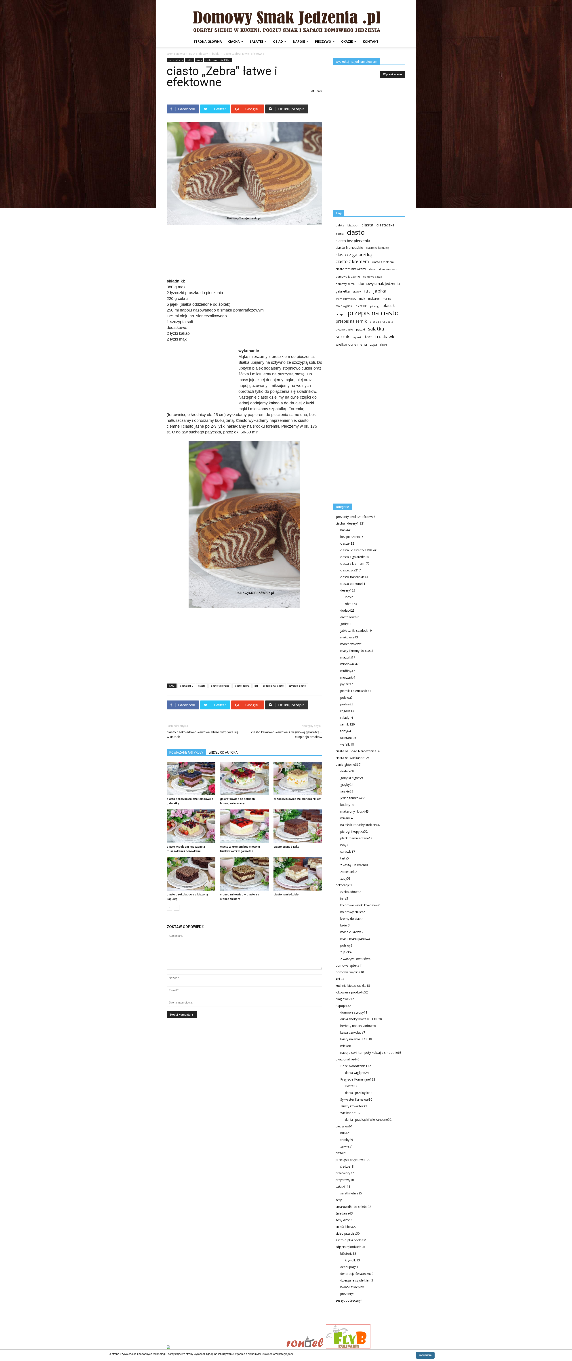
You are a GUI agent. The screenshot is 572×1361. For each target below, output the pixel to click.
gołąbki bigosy (351, 778)
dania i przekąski (358, 1093)
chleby (346, 1139)
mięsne (347, 818)
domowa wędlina (350, 972)
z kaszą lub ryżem (354, 865)
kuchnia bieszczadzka (353, 985)
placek (388, 305)
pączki (360, 329)
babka (340, 225)
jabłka (380, 291)
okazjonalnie (347, 1059)
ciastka (340, 233)
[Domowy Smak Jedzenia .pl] (286, 18)
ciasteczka (385, 225)
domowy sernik (345, 284)
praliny (346, 704)
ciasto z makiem (383, 262)
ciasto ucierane (219, 685)
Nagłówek (345, 999)
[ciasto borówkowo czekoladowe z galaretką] (191, 778)
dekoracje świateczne (356, 1273)
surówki (347, 851)
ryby (344, 845)
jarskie (346, 791)
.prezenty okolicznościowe (355, 516)
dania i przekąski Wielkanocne (368, 1119)
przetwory (345, 1173)
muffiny (347, 671)
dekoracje (344, 885)
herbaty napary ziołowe (358, 1026)
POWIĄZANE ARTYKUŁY (186, 752)
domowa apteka (349, 965)
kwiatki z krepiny (353, 1287)
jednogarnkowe (353, 798)
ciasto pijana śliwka (286, 846)
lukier (345, 925)
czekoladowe (350, 892)
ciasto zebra (242, 685)
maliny (387, 298)
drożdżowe (350, 617)
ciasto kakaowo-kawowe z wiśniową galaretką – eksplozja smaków (286, 734)
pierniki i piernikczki (355, 691)
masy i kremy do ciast (357, 650)
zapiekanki (349, 872)
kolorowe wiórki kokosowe (360, 905)
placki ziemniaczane (356, 838)
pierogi (374, 306)
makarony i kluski (354, 811)
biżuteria (348, 1253)
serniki (347, 724)
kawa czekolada (352, 1032)
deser (372, 269)
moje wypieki (344, 306)
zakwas (346, 1146)
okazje (347, 41)
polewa (346, 697)
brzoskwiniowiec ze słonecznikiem (297, 799)
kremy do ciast (351, 918)
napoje (299, 41)
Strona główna (207, 41)
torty (345, 731)
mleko (345, 1046)
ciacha (234, 41)
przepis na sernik (351, 321)
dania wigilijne (357, 1072)
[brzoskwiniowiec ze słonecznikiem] (297, 778)
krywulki (352, 1260)
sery (339, 1200)
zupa (373, 344)
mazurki (347, 657)
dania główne (348, 764)
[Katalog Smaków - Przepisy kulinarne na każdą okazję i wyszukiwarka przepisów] (225, 1347)
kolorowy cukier (352, 912)
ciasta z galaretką (354, 557)
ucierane (348, 738)
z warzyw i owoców (355, 959)
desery (347, 590)
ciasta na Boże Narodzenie (358, 751)
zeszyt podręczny (349, 1300)
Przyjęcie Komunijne (357, 1079)
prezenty (347, 1294)
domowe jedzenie (348, 276)
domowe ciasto (388, 269)
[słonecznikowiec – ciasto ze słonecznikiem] (244, 874)
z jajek (345, 952)
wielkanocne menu (351, 344)
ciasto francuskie (349, 247)
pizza (341, 1153)
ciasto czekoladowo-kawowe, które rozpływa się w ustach (202, 734)
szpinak (357, 337)
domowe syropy (353, 1012)
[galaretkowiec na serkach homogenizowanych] (244, 778)
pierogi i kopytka (354, 831)
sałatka (376, 328)
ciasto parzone (352, 583)
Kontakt (371, 41)
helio (367, 291)
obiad (278, 41)
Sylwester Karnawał (356, 1099)
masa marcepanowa (356, 939)
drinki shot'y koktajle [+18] (361, 1019)
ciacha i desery (198, 54)
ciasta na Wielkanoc (353, 758)
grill (340, 979)
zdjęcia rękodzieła (350, 1247)
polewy (346, 945)
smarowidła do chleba (353, 1206)
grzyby (357, 291)
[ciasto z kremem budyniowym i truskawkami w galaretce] (244, 826)
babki (215, 54)
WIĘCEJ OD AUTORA (223, 752)
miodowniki (350, 664)
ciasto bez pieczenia (353, 240)
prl (256, 685)
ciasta (199, 60)
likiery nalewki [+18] (356, 1039)
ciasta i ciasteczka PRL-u (218, 60)
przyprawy (345, 1180)
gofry (345, 624)
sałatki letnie (351, 1193)
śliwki (383, 345)
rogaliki (347, 711)
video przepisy (348, 1233)
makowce (349, 637)
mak (362, 299)
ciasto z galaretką (354, 254)
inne (344, 898)
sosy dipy (344, 1220)
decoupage (349, 1267)
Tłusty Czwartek (353, 1106)
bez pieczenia (351, 537)
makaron (374, 298)
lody (350, 597)
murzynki (347, 677)
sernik (343, 336)
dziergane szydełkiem (356, 1280)
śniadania (344, 1213)
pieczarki (361, 306)
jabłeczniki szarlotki (356, 630)
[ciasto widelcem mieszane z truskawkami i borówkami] (191, 826)
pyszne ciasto (344, 329)
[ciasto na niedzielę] (297, 874)
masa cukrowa (351, 932)
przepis (340, 314)
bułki (345, 1133)
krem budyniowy (346, 298)
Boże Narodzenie (355, 1066)
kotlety (347, 805)
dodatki (347, 610)
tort (368, 337)
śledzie (347, 1166)
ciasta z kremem (355, 563)
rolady (346, 717)
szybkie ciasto (297, 685)
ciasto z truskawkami (351, 269)
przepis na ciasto (273, 685)
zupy (345, 878)
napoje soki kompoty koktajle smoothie (371, 1052)
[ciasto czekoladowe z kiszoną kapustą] (191, 874)
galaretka (343, 291)
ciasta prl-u (186, 685)
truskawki (385, 336)
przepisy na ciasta (381, 321)
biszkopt (352, 225)
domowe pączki (373, 276)
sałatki (256, 41)
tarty (344, 858)
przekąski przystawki (353, 1160)
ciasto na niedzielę (286, 894)
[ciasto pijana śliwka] (297, 826)
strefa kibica (346, 1227)
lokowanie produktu (352, 992)
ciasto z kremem (352, 261)
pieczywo (323, 41)
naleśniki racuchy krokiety (360, 825)
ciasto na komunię (377, 248)
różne (351, 604)
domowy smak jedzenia (379, 283)
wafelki (347, 744)
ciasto (202, 685)
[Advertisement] (244, 252)
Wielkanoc (350, 1113)
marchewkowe (351, 644)
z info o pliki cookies (351, 1240)
